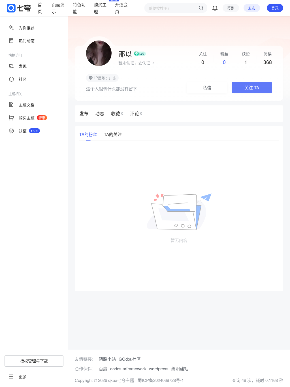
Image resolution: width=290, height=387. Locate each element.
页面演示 (58, 7)
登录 (275, 7)
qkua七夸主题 (120, 380)
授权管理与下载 (34, 360)
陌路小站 (107, 359)
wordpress (159, 368)
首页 (40, 7)
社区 (23, 79)
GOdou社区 (130, 359)
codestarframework (128, 368)
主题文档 (27, 104)
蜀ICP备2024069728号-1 (161, 380)
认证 (28, 131)
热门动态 (27, 40)
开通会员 (121, 7)
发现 (23, 66)
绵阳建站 (179, 368)
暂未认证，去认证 (134, 62)
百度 (103, 368)
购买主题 (101, 7)
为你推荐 (27, 27)
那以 (125, 54)
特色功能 (79, 7)
